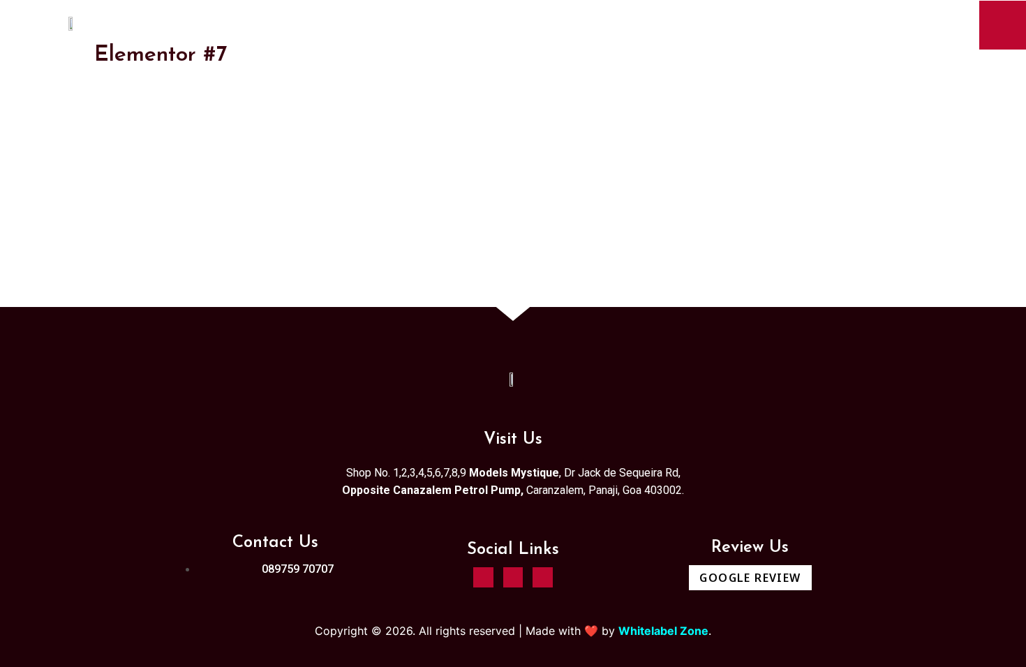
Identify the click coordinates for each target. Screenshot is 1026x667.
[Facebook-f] (513, 577)
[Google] (543, 577)
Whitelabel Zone (663, 631)
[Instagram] (483, 577)
